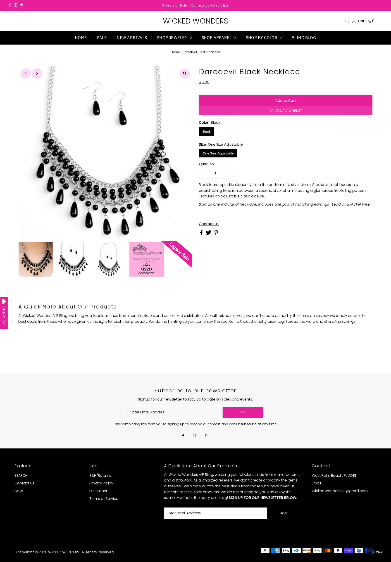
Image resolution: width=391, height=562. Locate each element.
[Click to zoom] (185, 74)
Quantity (206, 163)
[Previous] (26, 73)
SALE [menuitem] (102, 37)
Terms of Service (103, 498)
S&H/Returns (100, 475)
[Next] (37, 73)
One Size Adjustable (218, 153)
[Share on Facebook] (201, 233)
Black (207, 131)
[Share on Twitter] (209, 233)
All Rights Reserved (98, 552)
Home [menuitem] (81, 37)
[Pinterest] (21, 5)
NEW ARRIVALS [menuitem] (132, 37)
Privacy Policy (101, 483)
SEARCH (21, 475)
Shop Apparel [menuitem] (217, 37)
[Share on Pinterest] (216, 233)
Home (175, 52)
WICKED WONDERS (195, 21)
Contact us (209, 224)
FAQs (18, 490)
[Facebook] (10, 5)
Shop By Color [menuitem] (262, 37)
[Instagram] (15, 5)
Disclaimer (98, 490)
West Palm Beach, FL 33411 (334, 475)
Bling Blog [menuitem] (304, 37)
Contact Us (24, 483)
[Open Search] (347, 21)
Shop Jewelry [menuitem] (172, 37)
